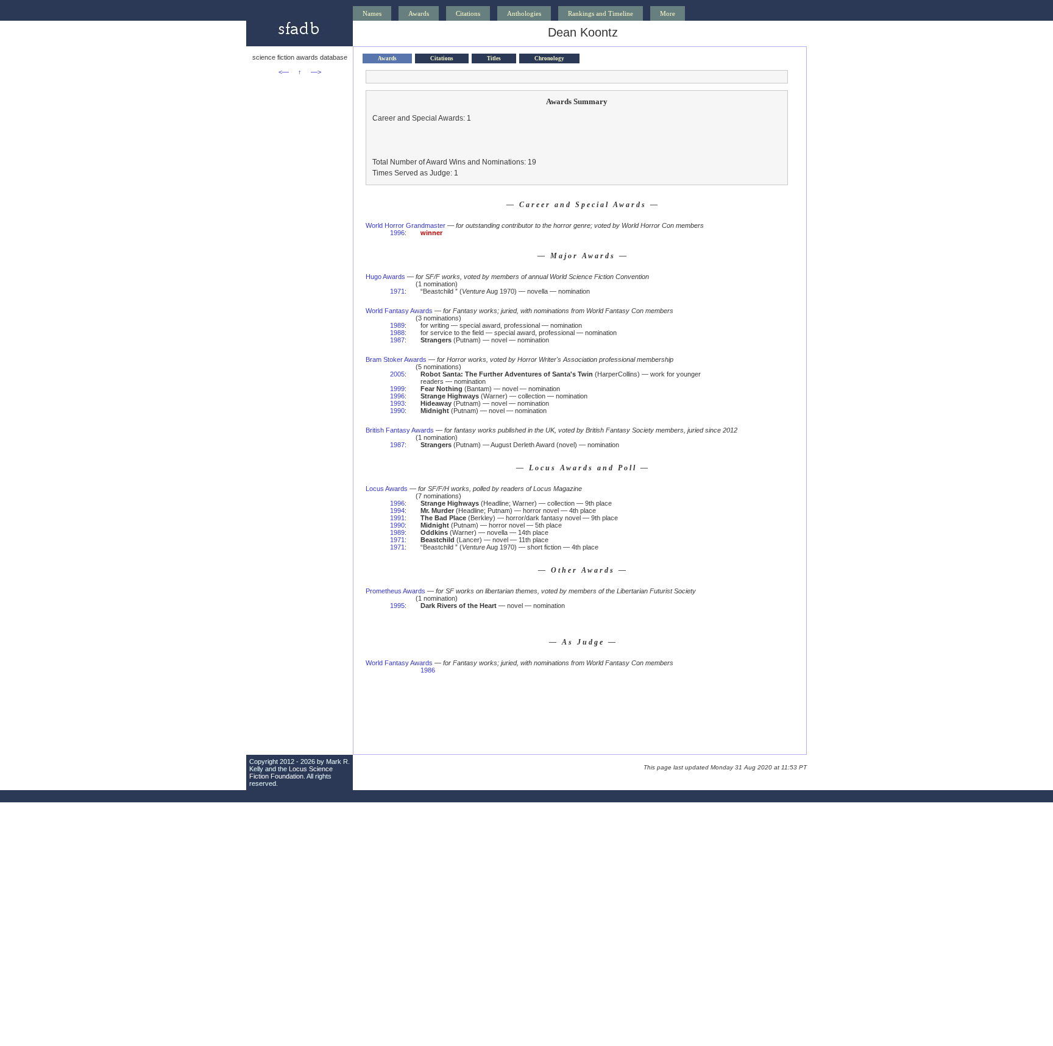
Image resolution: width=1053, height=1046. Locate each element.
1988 (397, 332)
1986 (427, 670)
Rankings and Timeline (600, 13)
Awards (418, 13)
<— (283, 72)
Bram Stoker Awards (396, 359)
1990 (397, 410)
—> (316, 72)
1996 (397, 232)
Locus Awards (387, 488)
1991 (397, 517)
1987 (397, 340)
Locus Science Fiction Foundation (291, 772)
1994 (397, 510)
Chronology (549, 58)
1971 (397, 291)
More (667, 13)
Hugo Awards (385, 276)
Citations (468, 13)
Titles (494, 58)
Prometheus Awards (395, 591)
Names (372, 13)
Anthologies (524, 13)
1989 (397, 325)
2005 (397, 374)
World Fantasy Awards (399, 310)
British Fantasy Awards (400, 430)
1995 (397, 605)
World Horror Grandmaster (405, 225)
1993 (397, 403)
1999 (397, 388)
